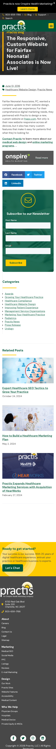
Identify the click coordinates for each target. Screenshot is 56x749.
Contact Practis (12, 138)
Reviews (5, 668)
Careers (5, 623)
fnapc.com (30, 118)
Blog (4, 627)
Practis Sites (7, 687)
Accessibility (7, 696)
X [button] (54, 3)
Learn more (28, 9)
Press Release (13, 325)
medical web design (14, 142)
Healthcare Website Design (20, 89)
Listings (5, 663)
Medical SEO (7, 651)
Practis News (44, 89)
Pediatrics (10, 318)
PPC (3, 659)
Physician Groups (10, 711)
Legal (4, 636)
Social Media (7, 655)
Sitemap (5, 640)
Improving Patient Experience (21, 307)
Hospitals (6, 715)
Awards (9, 293)
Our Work (6, 683)
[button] (51, 25)
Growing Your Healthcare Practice (24, 297)
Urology (9, 328)
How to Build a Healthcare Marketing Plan (27, 437)
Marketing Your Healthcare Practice (25, 314)
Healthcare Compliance (18, 300)
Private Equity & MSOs (12, 724)
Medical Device (8, 719)
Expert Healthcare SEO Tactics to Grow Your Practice (25, 390)
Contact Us (7, 631)
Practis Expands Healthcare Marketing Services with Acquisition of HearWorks (27, 487)
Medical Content (9, 700)
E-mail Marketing (9, 672)
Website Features (10, 691)
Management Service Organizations (25, 311)
